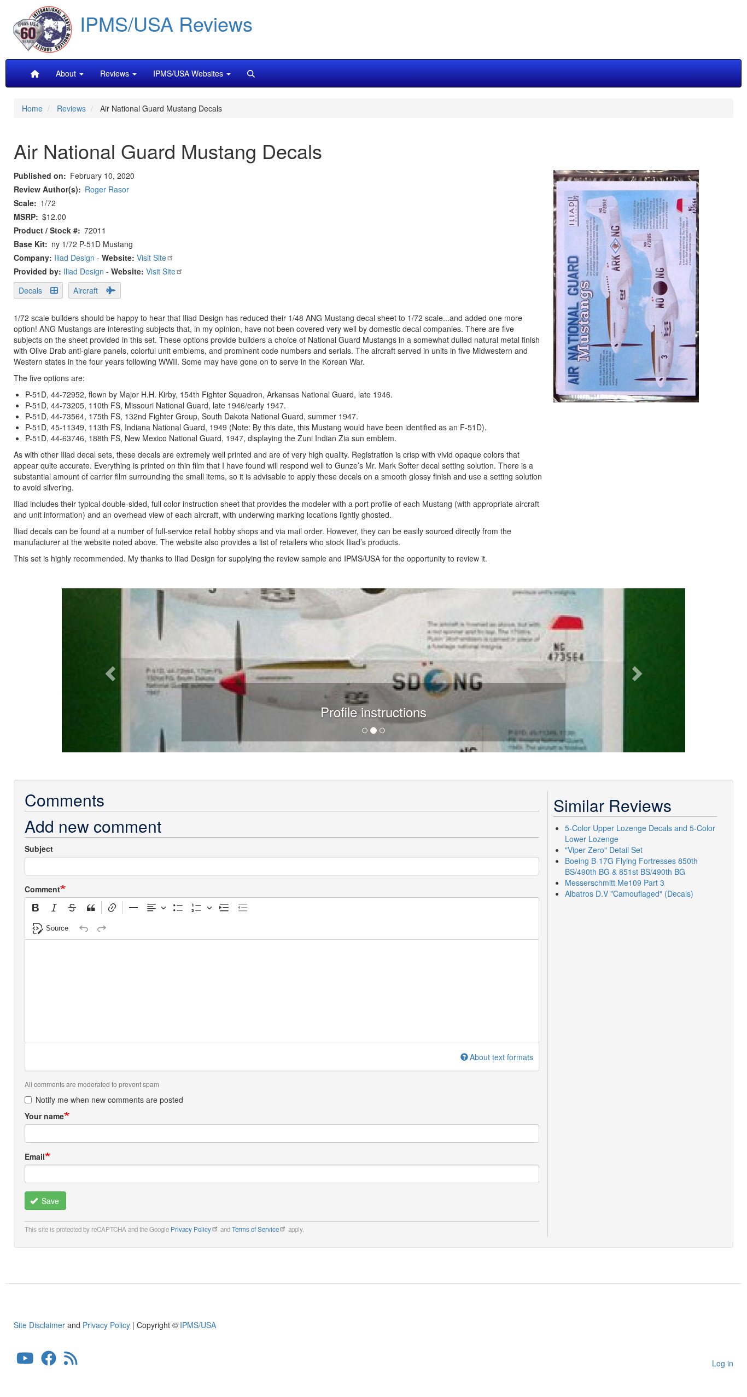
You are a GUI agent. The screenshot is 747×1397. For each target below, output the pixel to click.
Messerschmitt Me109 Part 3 (614, 882)
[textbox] (282, 991)
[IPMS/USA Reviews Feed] (71, 1360)
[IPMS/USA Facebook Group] (48, 1360)
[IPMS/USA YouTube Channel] (25, 1360)
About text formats (501, 1056)
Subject (39, 848)
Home (32, 108)
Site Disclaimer (39, 1324)
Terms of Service (255, 1229)
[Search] (251, 73)
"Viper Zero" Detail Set (604, 849)
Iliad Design (74, 257)
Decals (30, 290)
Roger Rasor (107, 189)
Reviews (71, 108)
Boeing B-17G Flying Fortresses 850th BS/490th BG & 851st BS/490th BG (631, 866)
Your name (44, 1115)
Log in (722, 1363)
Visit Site (151, 257)
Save (49, 1200)
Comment (42, 889)
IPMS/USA (198, 1324)
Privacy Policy (191, 1229)
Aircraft (85, 290)
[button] (373, 668)
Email (35, 1156)
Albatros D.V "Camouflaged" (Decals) (629, 893)
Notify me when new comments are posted (109, 1099)
